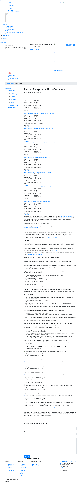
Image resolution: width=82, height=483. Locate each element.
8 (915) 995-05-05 (70, 44)
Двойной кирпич (9, 30)
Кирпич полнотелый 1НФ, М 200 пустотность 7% (36, 99)
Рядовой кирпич (9, 27)
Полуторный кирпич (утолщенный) (14, 32)
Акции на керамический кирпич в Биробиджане (17, 34)
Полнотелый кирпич (10, 29)
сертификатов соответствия (31, 227)
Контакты (10, 8)
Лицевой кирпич (9, 26)
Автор (25, 426)
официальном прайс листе (35, 254)
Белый (12, 93)
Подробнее (26, 112)
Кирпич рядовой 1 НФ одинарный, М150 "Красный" (37, 157)
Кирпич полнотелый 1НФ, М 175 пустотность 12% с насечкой (39, 113)
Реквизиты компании (8, 40)
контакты (53, 413)
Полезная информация (14, 11)
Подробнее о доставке (51, 237)
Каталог (10, 4)
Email (25, 431)
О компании (11, 7)
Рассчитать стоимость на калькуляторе (34, 94)
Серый (12, 102)
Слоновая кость (15, 91)
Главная (10, 2)
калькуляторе (54, 250)
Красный (13, 96)
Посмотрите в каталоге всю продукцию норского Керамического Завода (56, 407)
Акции (9, 72)
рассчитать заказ (58, 70)
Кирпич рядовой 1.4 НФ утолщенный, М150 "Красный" (37, 172)
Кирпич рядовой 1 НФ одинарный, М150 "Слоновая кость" (38, 128)
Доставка (10, 10)
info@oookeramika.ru (35, 49)
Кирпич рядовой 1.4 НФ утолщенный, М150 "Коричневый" (38, 201)
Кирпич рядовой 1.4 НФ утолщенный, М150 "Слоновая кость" (39, 143)
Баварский (13, 99)
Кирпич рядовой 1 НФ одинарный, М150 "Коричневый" (37, 187)
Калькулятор (11, 5)
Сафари (12, 101)
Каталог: (10, 73)
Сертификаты (11, 470)
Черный (12, 98)
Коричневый (14, 94)
